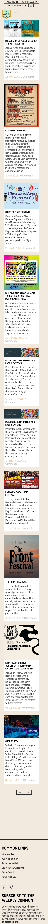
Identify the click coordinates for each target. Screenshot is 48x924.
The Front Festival (16, 581)
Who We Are (8, 854)
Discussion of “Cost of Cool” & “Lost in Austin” (21, 42)
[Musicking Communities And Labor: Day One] (21, 414)
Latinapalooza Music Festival (16, 493)
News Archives (9, 876)
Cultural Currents (16, 130)
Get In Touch (8, 872)
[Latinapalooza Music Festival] (21, 480)
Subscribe (10, 1)
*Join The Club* (10, 858)
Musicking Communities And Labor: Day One (20, 423)
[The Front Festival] (21, 556)
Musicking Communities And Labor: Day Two (20, 362)
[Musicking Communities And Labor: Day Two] (21, 352)
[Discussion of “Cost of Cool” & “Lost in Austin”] (21, 28)
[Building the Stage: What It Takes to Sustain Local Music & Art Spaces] (21, 272)
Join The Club (28, 1)
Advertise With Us (11, 863)
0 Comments (27, 76)
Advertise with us (15, 5)
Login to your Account (13, 867)
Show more (24, 792)
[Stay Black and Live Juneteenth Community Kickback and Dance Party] (21, 642)
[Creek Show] (21, 726)
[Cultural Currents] (21, 105)
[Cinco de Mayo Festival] (21, 196)
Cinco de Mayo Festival (17, 211)
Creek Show (11, 741)
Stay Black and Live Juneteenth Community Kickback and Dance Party (19, 665)
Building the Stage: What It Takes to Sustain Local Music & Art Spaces (20, 296)
